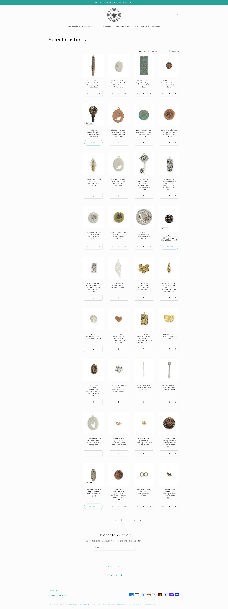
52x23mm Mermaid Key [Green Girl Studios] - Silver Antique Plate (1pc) (143, 184)
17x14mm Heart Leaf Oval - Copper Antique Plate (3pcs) (169, 84)
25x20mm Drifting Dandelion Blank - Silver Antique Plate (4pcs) (118, 84)
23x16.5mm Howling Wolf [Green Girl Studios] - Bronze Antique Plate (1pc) (93, 390)
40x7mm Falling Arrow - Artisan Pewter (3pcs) (169, 387)
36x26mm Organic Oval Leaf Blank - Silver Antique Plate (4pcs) (118, 182)
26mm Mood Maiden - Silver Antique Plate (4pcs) (144, 235)
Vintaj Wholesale (59, 604)
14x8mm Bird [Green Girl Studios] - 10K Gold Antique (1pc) (144, 442)
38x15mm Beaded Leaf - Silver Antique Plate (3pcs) (93, 182)
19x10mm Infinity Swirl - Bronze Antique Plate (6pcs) (144, 493)
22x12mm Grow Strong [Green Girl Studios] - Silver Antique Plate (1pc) (93, 287)
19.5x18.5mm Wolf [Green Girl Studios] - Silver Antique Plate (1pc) (118, 389)
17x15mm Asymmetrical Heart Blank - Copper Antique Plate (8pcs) (118, 338)
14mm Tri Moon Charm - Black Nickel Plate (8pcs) (169, 238)
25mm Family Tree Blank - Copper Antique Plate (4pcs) (169, 133)
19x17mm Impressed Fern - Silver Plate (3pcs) (93, 336)
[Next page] (147, 520)
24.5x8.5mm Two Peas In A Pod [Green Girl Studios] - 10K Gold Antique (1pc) (169, 287)
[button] (51, 14)
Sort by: (142, 51)
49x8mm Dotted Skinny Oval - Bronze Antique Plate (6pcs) (93, 84)
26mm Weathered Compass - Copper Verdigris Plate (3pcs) (144, 133)
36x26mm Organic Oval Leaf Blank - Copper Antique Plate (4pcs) (118, 133)
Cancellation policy (150, 604)
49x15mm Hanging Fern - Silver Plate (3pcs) (118, 285)
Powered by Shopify (71, 604)
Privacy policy (96, 604)
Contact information (134, 604)
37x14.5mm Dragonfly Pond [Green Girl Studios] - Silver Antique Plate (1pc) (169, 184)
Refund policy (84, 604)
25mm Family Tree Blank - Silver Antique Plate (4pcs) (93, 235)
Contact (117, 566)
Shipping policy (121, 604)
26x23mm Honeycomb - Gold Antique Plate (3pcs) (144, 286)
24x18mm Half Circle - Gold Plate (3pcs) (169, 336)
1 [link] (115, 520)
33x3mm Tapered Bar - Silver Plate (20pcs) (144, 387)
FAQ (110, 566)
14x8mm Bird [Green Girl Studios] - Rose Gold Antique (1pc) (118, 442)
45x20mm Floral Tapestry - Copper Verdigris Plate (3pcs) (143, 84)
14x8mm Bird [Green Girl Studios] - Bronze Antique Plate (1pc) (169, 494)
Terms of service (108, 604)
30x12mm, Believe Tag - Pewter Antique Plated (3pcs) (93, 493)
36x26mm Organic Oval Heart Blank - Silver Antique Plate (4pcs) (93, 442)
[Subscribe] (132, 548)
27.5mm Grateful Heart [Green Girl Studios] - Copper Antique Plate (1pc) (169, 443)
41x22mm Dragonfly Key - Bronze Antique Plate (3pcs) (93, 133)
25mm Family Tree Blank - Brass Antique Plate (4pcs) (118, 235)
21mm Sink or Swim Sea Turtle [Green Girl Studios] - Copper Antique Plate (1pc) (118, 495)
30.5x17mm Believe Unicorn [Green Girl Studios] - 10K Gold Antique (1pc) (144, 338)
